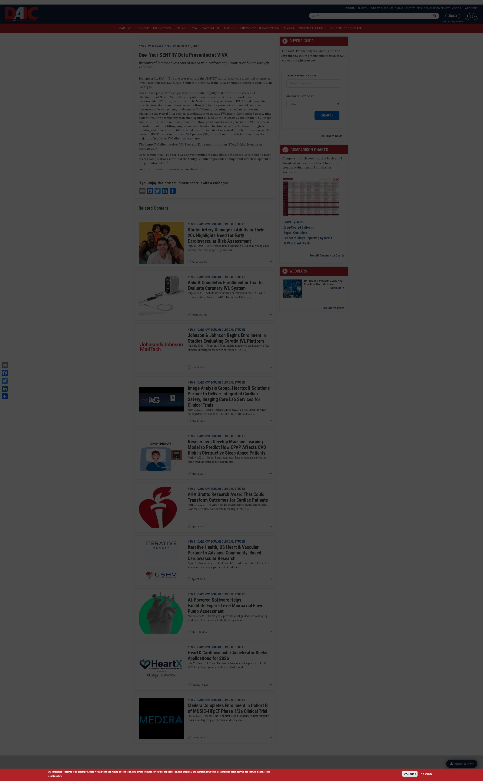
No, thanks (426, 774)
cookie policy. (55, 775)
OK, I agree (410, 774)
